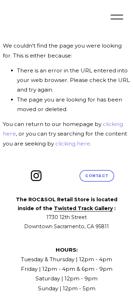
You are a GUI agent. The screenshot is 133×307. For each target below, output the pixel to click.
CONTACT (96, 176)
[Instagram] (36, 175)
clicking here (72, 143)
